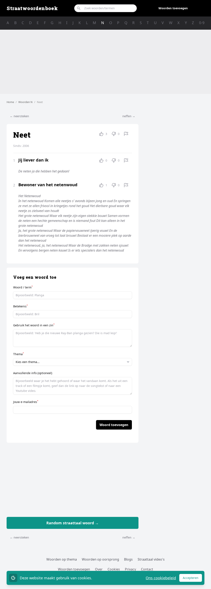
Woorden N (25, 102)
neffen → (128, 116)
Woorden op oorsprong (100, 559)
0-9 (201, 22)
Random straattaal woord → (72, 522)
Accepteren (192, 579)
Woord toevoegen (114, 425)
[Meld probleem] (126, 134)
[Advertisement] (105, 62)
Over (99, 569)
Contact (147, 569)
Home (10, 102)
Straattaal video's (151, 559)
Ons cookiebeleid (161, 577)
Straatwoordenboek (32, 8)
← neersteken (19, 116)
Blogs (128, 559)
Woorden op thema (61, 559)
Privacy (130, 569)
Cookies (114, 569)
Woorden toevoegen (173, 8)
